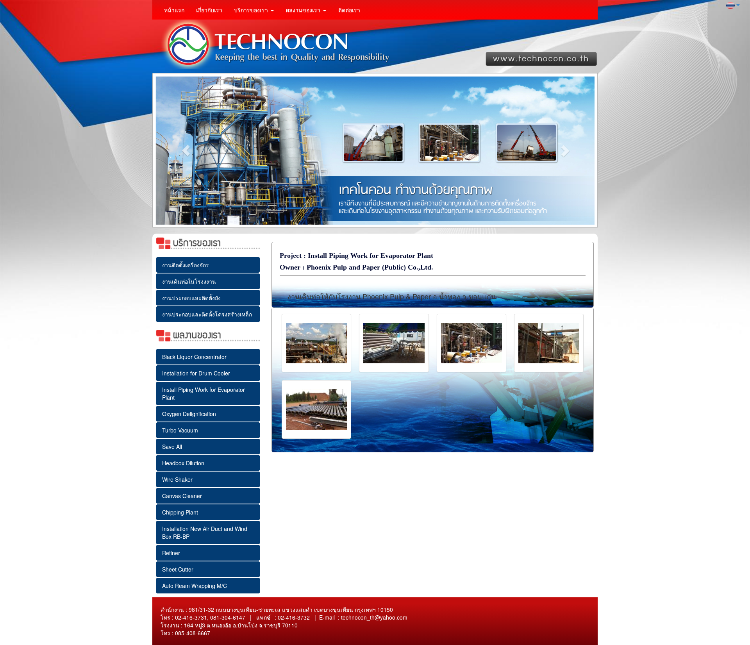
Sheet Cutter (177, 569)
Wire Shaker (177, 479)
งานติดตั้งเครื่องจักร (185, 265)
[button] (185, 150)
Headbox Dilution (183, 463)
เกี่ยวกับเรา (209, 10)
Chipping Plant (180, 512)
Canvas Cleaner (182, 496)
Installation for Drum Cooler (196, 373)
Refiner (171, 553)
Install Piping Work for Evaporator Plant (203, 393)
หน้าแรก (174, 10)
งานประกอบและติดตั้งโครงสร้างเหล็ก (207, 314)
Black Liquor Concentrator (194, 357)
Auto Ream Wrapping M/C (194, 586)
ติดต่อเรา (349, 10)
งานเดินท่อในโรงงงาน (189, 281)
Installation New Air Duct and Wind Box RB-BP (204, 532)
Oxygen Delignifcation (189, 414)
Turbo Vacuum (180, 430)
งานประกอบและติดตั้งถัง (191, 298)
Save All (172, 446)
